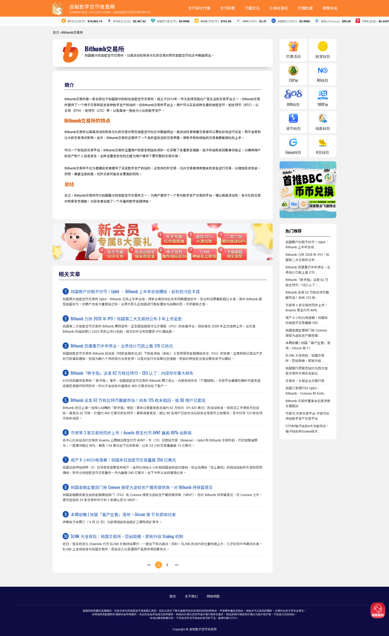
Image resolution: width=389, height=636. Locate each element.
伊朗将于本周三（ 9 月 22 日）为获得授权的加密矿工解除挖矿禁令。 (119, 517)
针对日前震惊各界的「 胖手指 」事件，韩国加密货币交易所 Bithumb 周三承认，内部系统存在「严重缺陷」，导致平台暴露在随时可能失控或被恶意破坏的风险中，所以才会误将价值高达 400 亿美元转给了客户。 (162, 379)
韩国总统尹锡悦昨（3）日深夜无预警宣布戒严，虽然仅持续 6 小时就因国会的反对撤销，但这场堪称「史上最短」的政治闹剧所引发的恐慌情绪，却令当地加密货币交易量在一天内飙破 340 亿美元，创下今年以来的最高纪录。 (162, 466)
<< (149, 565)
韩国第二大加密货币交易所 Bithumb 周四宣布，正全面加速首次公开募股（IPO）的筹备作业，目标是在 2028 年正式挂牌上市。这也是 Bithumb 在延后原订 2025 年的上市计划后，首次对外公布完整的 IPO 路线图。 (159, 324)
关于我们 (191, 596)
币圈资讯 (252, 8)
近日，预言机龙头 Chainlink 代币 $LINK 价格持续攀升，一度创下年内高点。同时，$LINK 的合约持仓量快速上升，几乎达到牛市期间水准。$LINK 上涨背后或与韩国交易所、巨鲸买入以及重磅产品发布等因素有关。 (162, 542)
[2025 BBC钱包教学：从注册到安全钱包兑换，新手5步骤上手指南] (308, 217)
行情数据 (305, 8)
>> (176, 565)
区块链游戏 (279, 8)
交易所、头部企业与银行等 (304, 381)
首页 (56, 32)
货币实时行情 (199, 8)
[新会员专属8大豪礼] (163, 259)
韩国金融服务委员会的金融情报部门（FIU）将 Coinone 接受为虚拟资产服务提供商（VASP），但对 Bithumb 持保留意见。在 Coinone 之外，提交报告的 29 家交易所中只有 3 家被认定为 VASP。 (163, 493)
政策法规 (330, 8)
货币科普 (227, 8)
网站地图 (213, 596)
